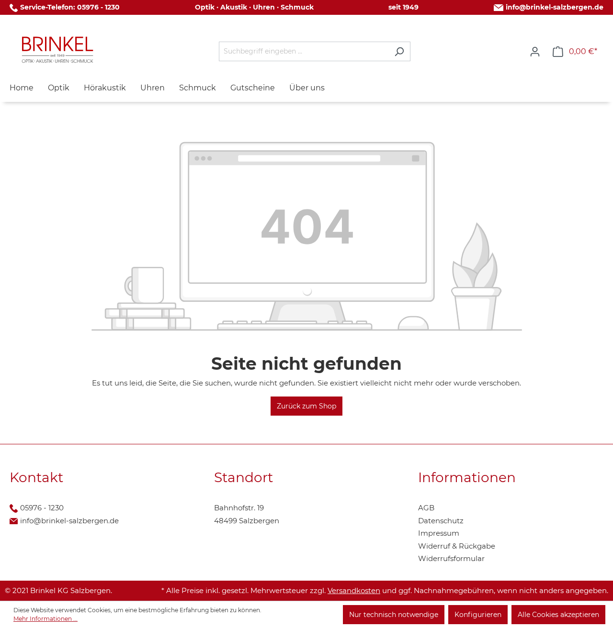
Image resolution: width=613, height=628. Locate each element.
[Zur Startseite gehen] (57, 50)
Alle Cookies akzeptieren (558, 614)
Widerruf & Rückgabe (456, 546)
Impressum (438, 533)
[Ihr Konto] (534, 51)
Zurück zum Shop (306, 406)
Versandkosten (354, 590)
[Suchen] (399, 51)
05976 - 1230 (98, 7)
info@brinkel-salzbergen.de (554, 7)
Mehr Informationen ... (45, 618)
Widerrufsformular (451, 558)
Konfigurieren (477, 614)
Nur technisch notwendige (393, 614)
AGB (426, 507)
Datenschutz (441, 520)
